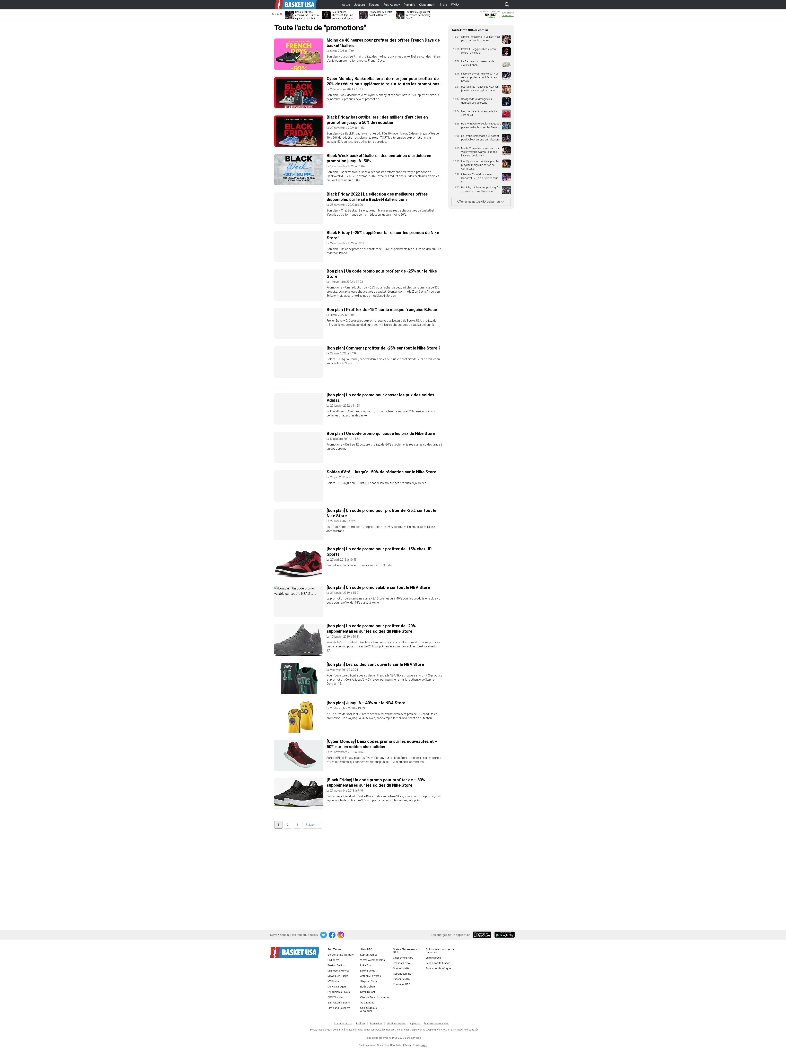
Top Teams (334, 949)
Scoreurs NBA (401, 968)
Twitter (324, 935)
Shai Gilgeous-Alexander (369, 1009)
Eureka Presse (413, 1037)
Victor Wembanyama (372, 960)
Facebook (332, 935)
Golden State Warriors (341, 954)
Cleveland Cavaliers (339, 1007)
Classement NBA (403, 957)
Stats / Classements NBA (405, 951)
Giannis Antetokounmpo (374, 997)
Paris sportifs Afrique (438, 968)
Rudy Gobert (367, 986)
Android (504, 935)
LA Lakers (333, 960)
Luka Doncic (367, 965)
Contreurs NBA (401, 984)
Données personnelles (436, 1023)
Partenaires (376, 1023)
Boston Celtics (336, 965)
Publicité (360, 1023)
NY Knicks (333, 981)
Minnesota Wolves (338, 970)
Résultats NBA (401, 963)
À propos (415, 1023)
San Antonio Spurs (339, 1002)
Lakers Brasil (433, 957)
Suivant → (312, 824)
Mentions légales (396, 1023)
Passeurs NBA (401, 979)
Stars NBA (366, 949)
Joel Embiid (367, 1002)
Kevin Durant (367, 991)
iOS (482, 935)
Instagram (341, 935)
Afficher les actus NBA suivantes (478, 201)
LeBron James (368, 954)
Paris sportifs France (438, 963)
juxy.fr (424, 1045)
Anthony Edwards (370, 975)
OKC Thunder (335, 997)
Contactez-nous (343, 1023)
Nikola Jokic (367, 970)
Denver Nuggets (337, 986)
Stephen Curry (368, 981)
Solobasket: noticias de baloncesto (440, 951)
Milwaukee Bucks (338, 975)
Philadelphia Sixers (339, 991)
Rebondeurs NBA (403, 973)
